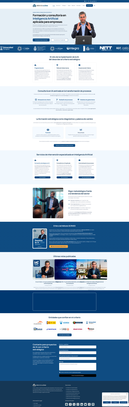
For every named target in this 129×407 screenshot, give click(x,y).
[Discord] (93, 404)
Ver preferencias (123, 402)
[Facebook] (70, 404)
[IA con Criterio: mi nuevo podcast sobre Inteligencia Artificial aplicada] (48, 269)
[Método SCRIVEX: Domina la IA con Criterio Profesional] (39, 229)
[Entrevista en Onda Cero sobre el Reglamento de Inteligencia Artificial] (91, 269)
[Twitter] (74, 404)
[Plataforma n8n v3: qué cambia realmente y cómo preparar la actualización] (70, 269)
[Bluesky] (85, 404)
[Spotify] (66, 404)
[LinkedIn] (81, 404)
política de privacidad (77, 372)
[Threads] (89, 404)
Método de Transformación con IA (72, 394)
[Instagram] (78, 404)
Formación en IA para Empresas (71, 387)
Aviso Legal (36, 403)
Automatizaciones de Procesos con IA (73, 393)
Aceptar (107, 402)
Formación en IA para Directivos (71, 389)
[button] (126, 393)
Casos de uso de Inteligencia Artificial (73, 398)
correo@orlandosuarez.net (37, 1)
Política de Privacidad (37, 405)
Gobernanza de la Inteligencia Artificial (73, 396)
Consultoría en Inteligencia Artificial (72, 391)
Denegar (115, 402)
